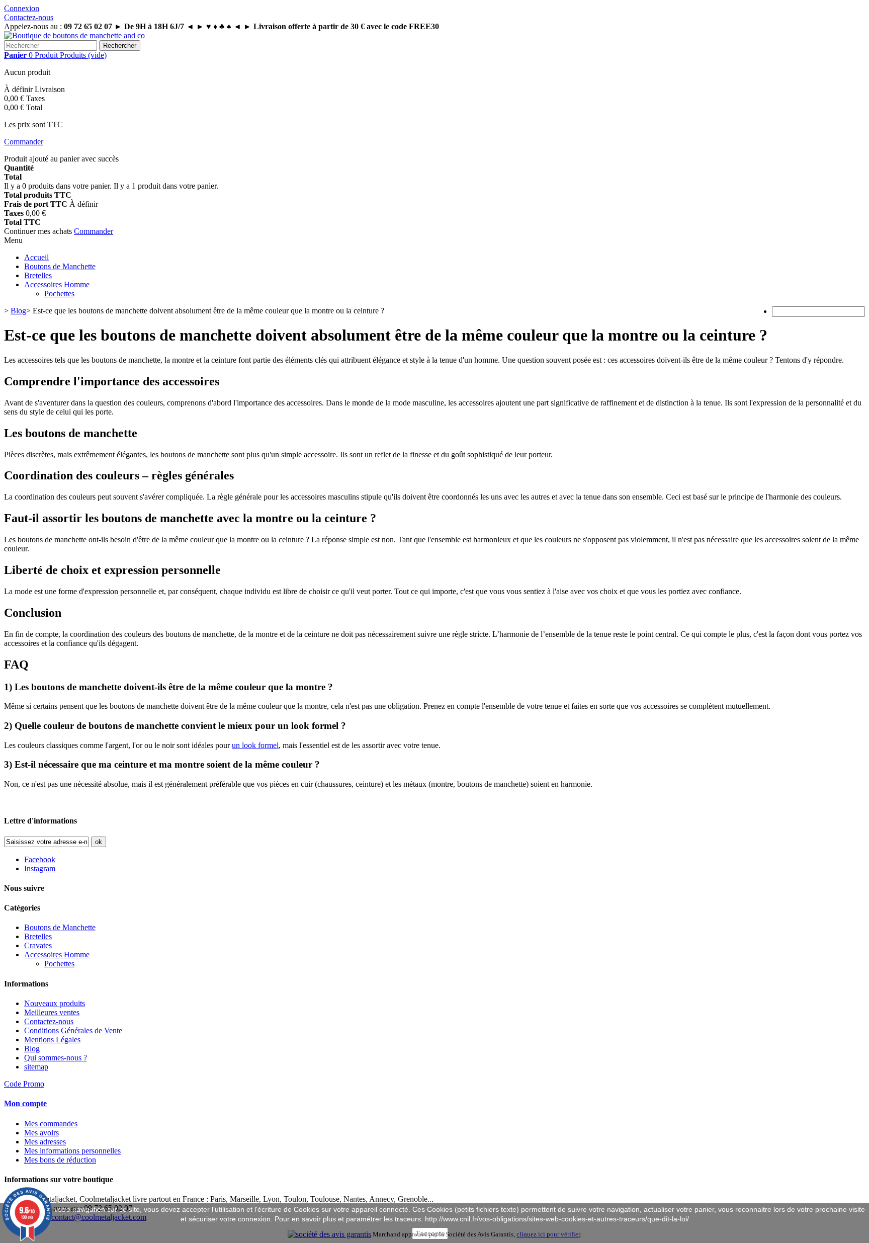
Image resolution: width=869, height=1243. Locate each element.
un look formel (255, 745)
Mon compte (25, 1103)
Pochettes (59, 293)
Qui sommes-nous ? (55, 1057)
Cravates (38, 945)
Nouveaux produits (54, 1003)
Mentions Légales (52, 1039)
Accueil (36, 257)
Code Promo (24, 1084)
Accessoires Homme (57, 284)
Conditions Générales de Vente (73, 1030)
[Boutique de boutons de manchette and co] (74, 35)
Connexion (21, 8)
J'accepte (430, 1233)
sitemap (36, 1066)
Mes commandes (50, 1123)
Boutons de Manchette (60, 266)
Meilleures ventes (51, 1012)
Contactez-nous (28, 17)
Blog (32, 1048)
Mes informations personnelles (72, 1150)
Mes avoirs (41, 1132)
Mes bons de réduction (60, 1159)
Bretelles (38, 275)
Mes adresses (45, 1141)
